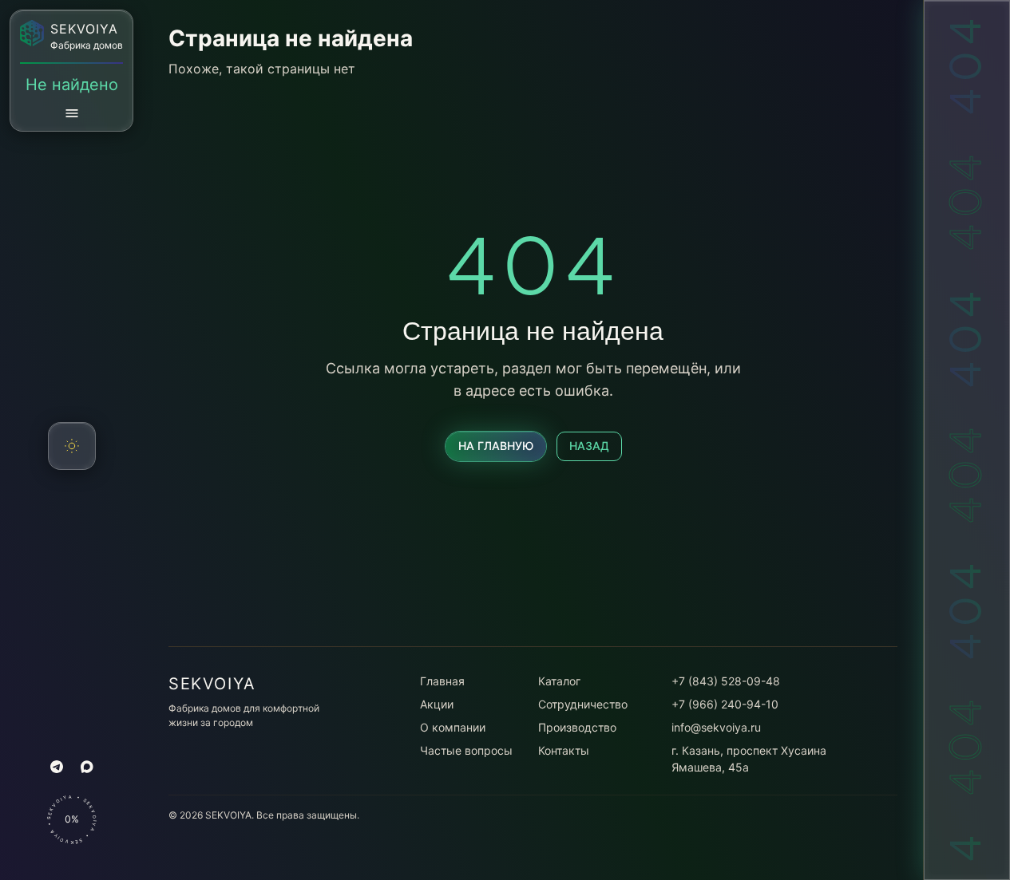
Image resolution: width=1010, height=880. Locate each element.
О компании (452, 727)
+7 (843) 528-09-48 (725, 681)
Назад (589, 445)
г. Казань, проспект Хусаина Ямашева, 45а (748, 759)
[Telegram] (56, 766)
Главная (442, 681)
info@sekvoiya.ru (716, 727)
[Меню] (72, 113)
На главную (495, 445)
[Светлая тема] (72, 446)
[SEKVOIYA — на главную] (32, 33)
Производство (577, 727)
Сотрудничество (583, 704)
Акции (437, 704)
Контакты (563, 750)
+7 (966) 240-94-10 (724, 704)
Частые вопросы (466, 750)
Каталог (559, 681)
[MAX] (87, 766)
